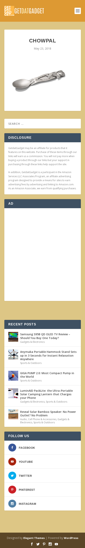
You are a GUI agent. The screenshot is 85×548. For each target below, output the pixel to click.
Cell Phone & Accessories (42, 419)
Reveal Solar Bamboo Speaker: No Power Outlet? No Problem (48, 413)
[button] (38, 80)
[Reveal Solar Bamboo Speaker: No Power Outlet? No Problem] (13, 414)
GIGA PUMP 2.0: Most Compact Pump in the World (47, 374)
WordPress (71, 538)
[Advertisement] (42, 254)
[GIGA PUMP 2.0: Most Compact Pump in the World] (13, 376)
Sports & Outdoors (31, 363)
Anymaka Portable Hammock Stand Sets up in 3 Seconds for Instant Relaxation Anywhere (48, 355)
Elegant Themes (34, 538)
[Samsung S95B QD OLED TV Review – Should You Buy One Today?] (13, 337)
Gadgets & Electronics (32, 342)
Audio (23, 419)
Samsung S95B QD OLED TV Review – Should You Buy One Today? (45, 336)
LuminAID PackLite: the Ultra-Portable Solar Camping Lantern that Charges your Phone (46, 394)
